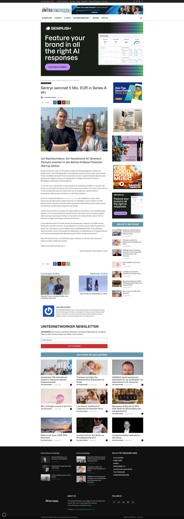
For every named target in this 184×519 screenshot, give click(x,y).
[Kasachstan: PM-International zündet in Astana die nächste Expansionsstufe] (116, 232)
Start (42, 80)
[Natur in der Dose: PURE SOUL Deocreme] (116, 293)
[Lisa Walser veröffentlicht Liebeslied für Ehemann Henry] (116, 274)
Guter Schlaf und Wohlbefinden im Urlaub (94, 294)
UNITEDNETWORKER (50, 97)
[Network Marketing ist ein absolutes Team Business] (45, 459)
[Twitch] (139, 1)
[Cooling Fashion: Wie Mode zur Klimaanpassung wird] (92, 425)
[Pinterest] (64, 102)
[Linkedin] (123, 502)
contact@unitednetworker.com (84, 509)
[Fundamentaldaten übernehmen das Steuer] (127, 425)
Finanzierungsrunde (50, 80)
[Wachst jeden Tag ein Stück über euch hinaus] (45, 468)
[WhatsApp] (68, 102)
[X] (142, 1)
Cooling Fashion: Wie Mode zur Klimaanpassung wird (90, 436)
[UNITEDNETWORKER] (42, 97)
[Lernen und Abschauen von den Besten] (45, 477)
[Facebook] (134, 1)
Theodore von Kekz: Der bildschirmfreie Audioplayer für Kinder (132, 242)
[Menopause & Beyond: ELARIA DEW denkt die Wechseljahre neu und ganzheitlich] (116, 283)
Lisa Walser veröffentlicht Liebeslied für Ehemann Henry (89, 407)
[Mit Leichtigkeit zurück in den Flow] (116, 265)
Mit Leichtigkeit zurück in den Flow (56, 406)
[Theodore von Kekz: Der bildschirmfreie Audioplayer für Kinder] (116, 242)
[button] (141, 18)
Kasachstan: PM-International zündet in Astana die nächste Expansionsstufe (131, 232)
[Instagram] (137, 1)
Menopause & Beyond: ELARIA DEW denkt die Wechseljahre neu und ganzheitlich (132, 283)
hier (65, 246)
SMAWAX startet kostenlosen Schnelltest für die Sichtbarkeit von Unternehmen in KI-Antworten (127, 379)
